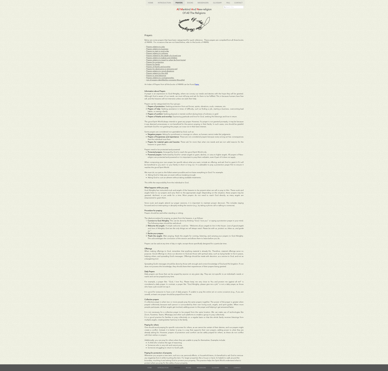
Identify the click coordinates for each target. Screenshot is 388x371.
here (197, 84)
